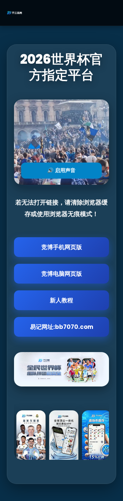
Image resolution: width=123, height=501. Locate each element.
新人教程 (61, 300)
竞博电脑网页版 (61, 274)
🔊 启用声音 (61, 170)
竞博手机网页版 (61, 247)
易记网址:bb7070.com (61, 327)
